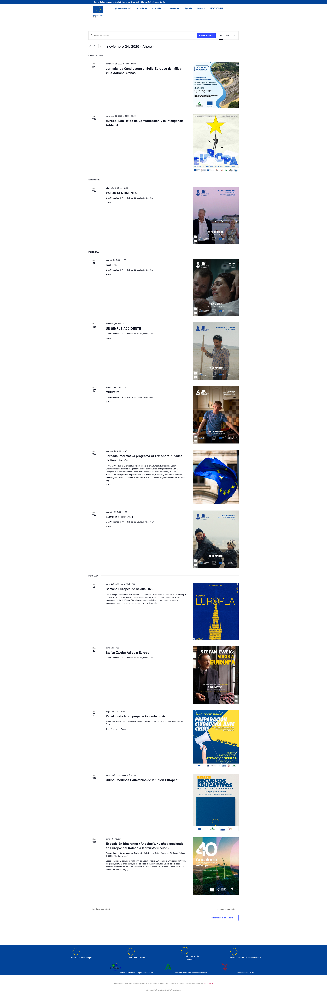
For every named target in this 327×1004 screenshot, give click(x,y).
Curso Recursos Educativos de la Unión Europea (141, 780)
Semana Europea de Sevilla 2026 (129, 589)
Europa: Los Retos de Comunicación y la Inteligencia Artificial (145, 122)
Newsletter (175, 8)
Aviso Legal (149, 990)
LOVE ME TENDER (119, 516)
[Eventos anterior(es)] (89, 46)
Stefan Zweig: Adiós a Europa (127, 652)
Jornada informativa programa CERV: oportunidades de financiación (144, 458)
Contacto (201, 8)
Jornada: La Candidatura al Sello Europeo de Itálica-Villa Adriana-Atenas (144, 70)
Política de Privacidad (161, 990)
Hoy (101, 46)
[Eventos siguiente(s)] (94, 46)
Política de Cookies (175, 990)
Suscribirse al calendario (222, 917)
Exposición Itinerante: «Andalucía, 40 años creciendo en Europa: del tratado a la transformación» (145, 845)
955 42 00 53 (208, 983)
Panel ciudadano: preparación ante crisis (136, 716)
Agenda (188, 8)
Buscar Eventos (206, 35)
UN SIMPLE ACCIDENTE (123, 328)
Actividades (141, 8)
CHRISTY (112, 392)
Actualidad (157, 8)
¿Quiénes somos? (123, 8)
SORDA (111, 265)
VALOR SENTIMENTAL (122, 193)
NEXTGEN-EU (216, 8)
